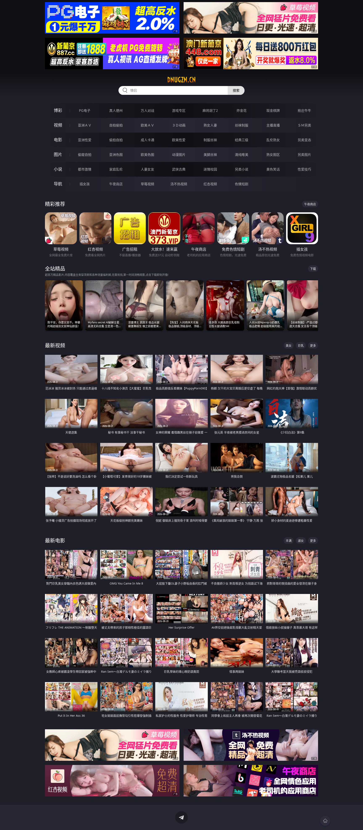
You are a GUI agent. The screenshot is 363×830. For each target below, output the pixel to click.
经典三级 (241, 140)
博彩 (58, 110)
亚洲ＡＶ (84, 125)
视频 (58, 125)
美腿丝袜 (210, 154)
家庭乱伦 (116, 169)
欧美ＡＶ (147, 125)
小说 (58, 169)
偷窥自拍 (84, 154)
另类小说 (241, 169)
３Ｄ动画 (178, 125)
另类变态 (304, 140)
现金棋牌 (273, 110)
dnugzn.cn (181, 80)
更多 (313, 345)
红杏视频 (210, 184)
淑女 (301, 541)
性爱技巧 (304, 169)
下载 (313, 269)
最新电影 (55, 540)
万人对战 (147, 110)
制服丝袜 (210, 140)
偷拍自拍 (116, 140)
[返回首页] (325, 821)
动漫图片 (178, 154)
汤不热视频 (178, 184)
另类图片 (304, 154)
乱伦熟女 (273, 140)
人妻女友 (147, 169)
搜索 (236, 90)
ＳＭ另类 (304, 125)
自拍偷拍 (116, 125)
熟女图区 (273, 154)
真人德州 (116, 110)
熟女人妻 (210, 125)
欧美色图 (147, 154)
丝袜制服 (241, 125)
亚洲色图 (116, 154)
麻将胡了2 (210, 110)
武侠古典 (178, 169)
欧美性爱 (178, 140)
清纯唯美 (241, 154)
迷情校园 (210, 169)
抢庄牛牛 (304, 110)
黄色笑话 (273, 169)
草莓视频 (147, 184)
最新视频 (55, 345)
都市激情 (84, 169)
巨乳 (301, 345)
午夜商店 (116, 184)
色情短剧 (241, 184)
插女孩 (85, 184)
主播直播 (273, 125)
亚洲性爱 (84, 140)
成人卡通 (147, 140)
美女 (289, 345)
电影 (58, 140)
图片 (58, 154)
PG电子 (84, 110)
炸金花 (242, 110)
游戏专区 (178, 110)
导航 (58, 184)
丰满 (289, 541)
